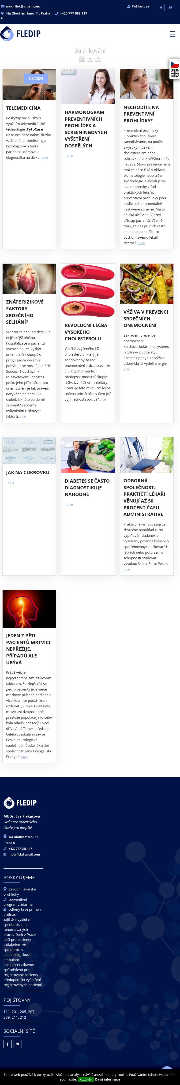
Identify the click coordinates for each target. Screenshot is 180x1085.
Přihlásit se (141, 6)
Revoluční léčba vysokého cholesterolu (86, 332)
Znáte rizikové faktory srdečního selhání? (25, 312)
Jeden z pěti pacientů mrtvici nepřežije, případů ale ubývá (28, 648)
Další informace (107, 1079)
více (44, 157)
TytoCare (35, 129)
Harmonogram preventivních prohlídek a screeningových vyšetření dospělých (86, 129)
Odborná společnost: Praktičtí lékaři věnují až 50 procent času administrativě (144, 497)
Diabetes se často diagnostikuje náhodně (87, 487)
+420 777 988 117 (73, 13)
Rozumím (86, 1079)
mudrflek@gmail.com (23, 6)
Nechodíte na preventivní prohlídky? (141, 114)
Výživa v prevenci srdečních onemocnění (146, 318)
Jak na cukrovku (27, 472)
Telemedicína (23, 108)
